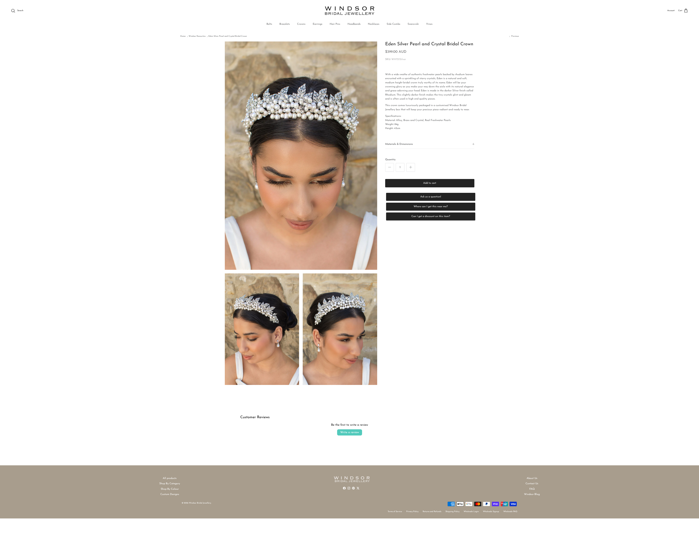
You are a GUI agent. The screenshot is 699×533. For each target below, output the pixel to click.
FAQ (532, 489)
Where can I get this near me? (431, 206)
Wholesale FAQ (510, 512)
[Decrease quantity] (389, 167)
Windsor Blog (532, 494)
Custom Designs (169, 494)
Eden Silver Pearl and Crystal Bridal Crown (227, 36)
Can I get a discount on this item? (430, 216)
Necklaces (373, 24)
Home (183, 36)
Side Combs (393, 24)
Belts (269, 24)
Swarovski (413, 24)
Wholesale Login (471, 512)
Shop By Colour (170, 489)
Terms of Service (395, 512)
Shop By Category (169, 483)
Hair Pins (335, 24)
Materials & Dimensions (399, 144)
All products (170, 478)
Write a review (349, 432)
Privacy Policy (412, 512)
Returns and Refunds (432, 512)
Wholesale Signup (491, 512)
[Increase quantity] (410, 167)
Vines (429, 24)
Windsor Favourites (197, 36)
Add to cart (429, 183)
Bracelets (284, 24)
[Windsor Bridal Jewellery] (350, 10)
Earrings (317, 24)
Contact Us (532, 483)
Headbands (354, 24)
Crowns (301, 24)
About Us (532, 478)
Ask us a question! (430, 196)
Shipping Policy (452, 512)
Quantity (390, 159)
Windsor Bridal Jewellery (200, 503)
